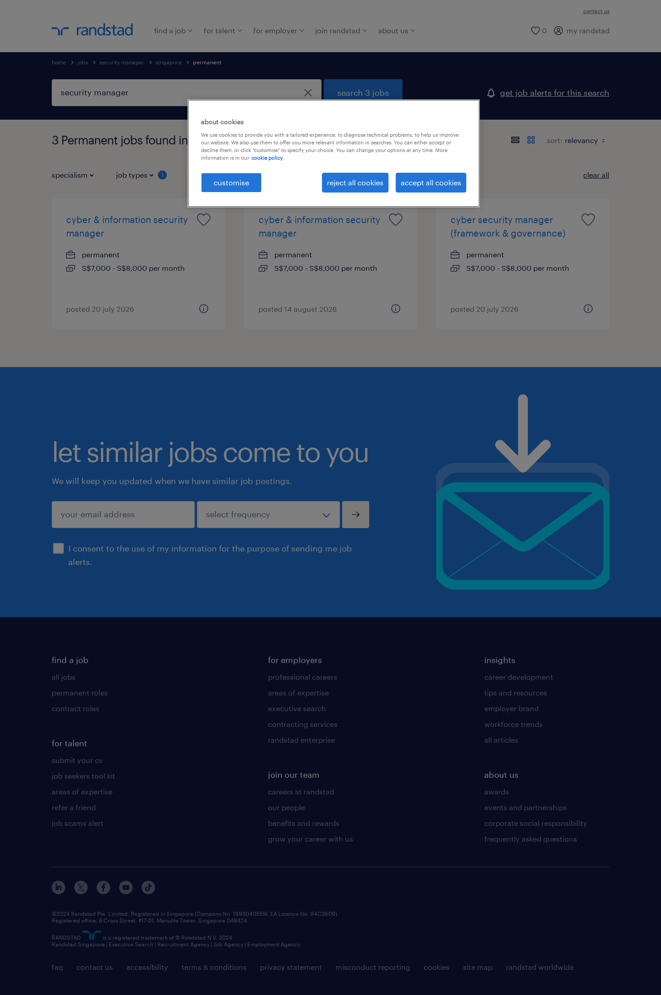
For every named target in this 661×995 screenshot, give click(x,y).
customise (231, 182)
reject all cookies (355, 182)
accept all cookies (431, 182)
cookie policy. (267, 158)
